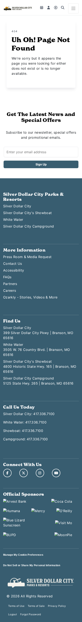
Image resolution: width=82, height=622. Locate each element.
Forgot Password (30, 614)
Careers (9, 290)
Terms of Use (16, 605)
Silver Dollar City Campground (28, 226)
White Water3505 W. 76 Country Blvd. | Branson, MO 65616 (36, 349)
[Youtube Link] (56, 473)
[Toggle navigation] (73, 8)
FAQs (7, 277)
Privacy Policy (57, 605)
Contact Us (12, 263)
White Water (13, 219)
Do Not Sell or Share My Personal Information (31, 565)
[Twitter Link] (23, 473)
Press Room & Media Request (27, 257)
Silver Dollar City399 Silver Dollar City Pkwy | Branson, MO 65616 (38, 333)
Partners (10, 284)
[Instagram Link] (40, 473)
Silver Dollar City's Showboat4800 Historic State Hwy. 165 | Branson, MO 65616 (39, 366)
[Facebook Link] (7, 473)
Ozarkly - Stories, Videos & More (30, 297)
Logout (12, 614)
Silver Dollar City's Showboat (27, 213)
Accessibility (13, 270)
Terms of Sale (36, 605)
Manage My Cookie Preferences (23, 554)
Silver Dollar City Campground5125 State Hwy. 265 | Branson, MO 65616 (38, 380)
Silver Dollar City (17, 206)
